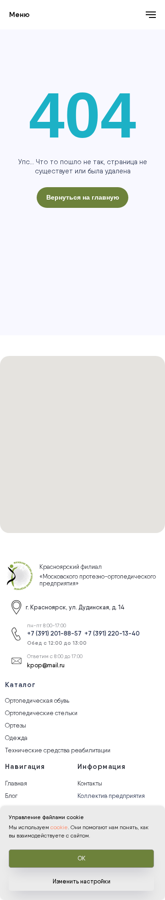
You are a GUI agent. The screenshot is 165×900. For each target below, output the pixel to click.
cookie (59, 827)
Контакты (89, 783)
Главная (16, 783)
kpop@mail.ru (46, 665)
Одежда (16, 737)
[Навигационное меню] (151, 14)
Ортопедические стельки (41, 713)
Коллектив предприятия (111, 795)
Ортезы (15, 725)
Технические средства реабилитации (57, 750)
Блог (11, 795)
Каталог (20, 684)
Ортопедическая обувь (37, 700)
